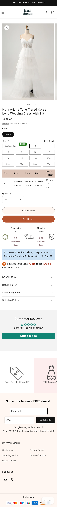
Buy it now (28, 219)
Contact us (8, 450)
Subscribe (45, 420)
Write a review (28, 335)
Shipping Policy (10, 455)
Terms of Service (38, 455)
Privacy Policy (37, 450)
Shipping (5, 123)
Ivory (8, 134)
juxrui (32, 497)
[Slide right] (35, 104)
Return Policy (9, 460)
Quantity (6, 193)
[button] (46, 12)
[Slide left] (22, 104)
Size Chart (49, 141)
